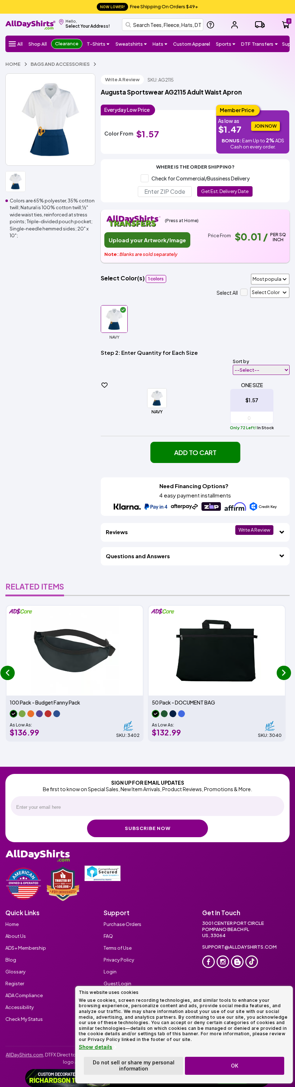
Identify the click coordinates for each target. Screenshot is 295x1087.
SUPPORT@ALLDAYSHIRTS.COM (239, 947)
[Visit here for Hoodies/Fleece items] (145, 44)
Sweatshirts (129, 44)
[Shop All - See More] (68, 1078)
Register (14, 983)
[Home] (30, 24)
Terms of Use (118, 948)
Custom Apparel (191, 44)
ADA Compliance (24, 995)
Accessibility (19, 1007)
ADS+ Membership (25, 948)
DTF (257, 44)
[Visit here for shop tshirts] (108, 44)
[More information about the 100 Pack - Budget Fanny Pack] (74, 651)
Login (110, 971)
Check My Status (24, 1019)
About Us (15, 936)
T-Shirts (96, 44)
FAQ (108, 936)
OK (234, 1066)
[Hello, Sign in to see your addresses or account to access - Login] (234, 24)
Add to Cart (195, 452)
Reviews (117, 531)
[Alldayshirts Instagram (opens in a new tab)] (223, 961)
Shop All (37, 44)
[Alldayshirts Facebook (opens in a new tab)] (208, 961)
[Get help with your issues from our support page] (210, 24)
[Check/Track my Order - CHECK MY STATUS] (260, 24)
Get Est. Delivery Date (225, 191)
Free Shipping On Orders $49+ (149, 6)
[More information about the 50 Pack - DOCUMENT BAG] (217, 651)
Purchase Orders (122, 924)
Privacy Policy (119, 960)
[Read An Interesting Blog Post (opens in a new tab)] (237, 961)
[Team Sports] (234, 44)
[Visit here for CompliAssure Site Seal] (103, 873)
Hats (158, 44)
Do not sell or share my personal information (133, 1065)
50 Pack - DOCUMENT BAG (183, 703)
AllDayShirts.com (24, 1055)
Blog (10, 960)
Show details (95, 1047)
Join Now (265, 126)
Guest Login (117, 983)
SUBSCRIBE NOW (148, 828)
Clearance (66, 43)
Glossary (15, 971)
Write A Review (122, 79)
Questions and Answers (138, 555)
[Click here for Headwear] (166, 44)
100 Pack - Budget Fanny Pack (45, 703)
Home (12, 924)
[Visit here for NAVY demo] (50, 119)
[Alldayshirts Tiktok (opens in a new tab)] (251, 961)
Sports (223, 44)
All (20, 44)
